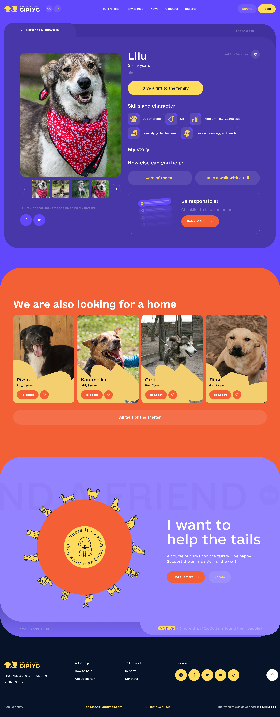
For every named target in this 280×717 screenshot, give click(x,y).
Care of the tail (160, 178)
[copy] (130, 72)
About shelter (85, 678)
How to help (135, 8)
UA (49, 8)
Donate (247, 8)
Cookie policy (13, 706)
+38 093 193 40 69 (157, 706)
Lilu (46, 628)
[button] (116, 189)
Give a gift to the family (165, 88)
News (154, 8)
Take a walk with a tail (227, 178)
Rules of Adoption (200, 221)
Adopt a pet (83, 663)
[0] (57, 8)
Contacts (171, 8)
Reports (190, 8)
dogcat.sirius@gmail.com (104, 706)
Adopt (266, 8)
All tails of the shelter (140, 417)
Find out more (183, 577)
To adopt (27, 394)
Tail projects (110, 8)
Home (22, 628)
